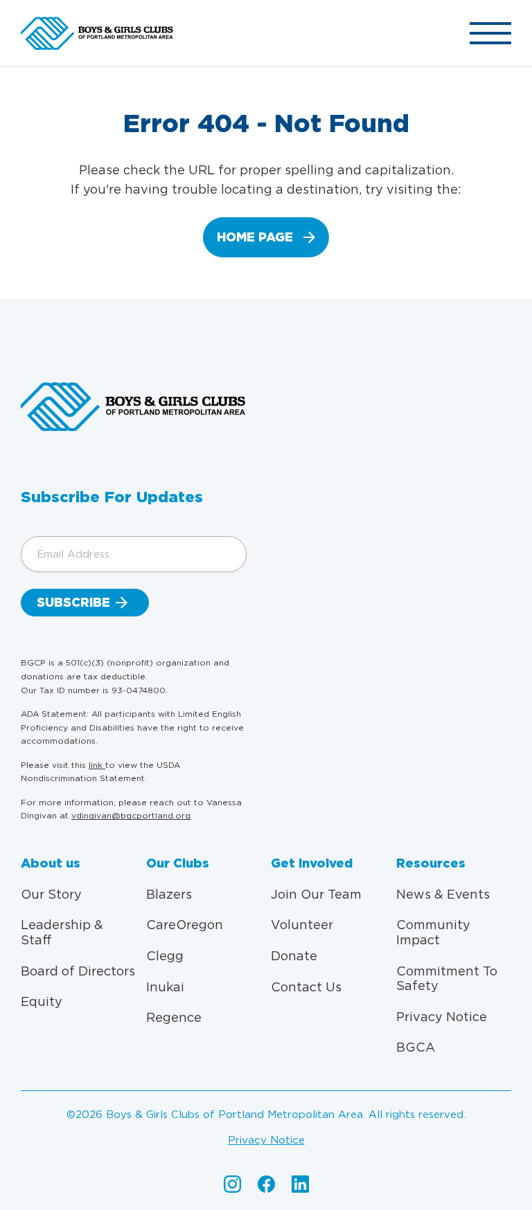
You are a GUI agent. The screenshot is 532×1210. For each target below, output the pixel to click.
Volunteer (302, 924)
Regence (174, 1017)
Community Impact (433, 932)
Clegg (165, 955)
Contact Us (306, 987)
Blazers (169, 894)
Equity (41, 1001)
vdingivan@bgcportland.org (130, 815)
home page (255, 237)
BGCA (415, 1047)
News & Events (443, 894)
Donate (294, 955)
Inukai (165, 987)
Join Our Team (316, 894)
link (97, 765)
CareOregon (184, 924)
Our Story (51, 894)
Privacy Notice (441, 1016)
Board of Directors (78, 971)
